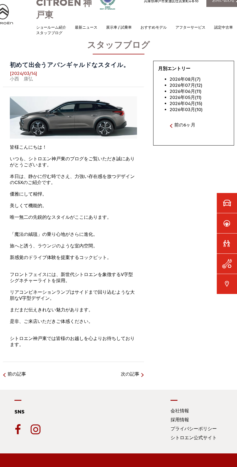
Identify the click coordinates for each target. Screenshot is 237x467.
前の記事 (17, 374)
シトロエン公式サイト (194, 437)
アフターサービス (190, 27)
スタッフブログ (49, 33)
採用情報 (180, 419)
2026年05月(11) (185, 97)
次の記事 (130, 374)
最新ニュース (86, 27)
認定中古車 (223, 27)
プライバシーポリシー (194, 428)
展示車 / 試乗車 (119, 27)
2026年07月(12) (186, 85)
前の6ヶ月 (184, 125)
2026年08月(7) (185, 79)
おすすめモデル (153, 27)
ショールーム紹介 (51, 27)
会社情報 (180, 410)
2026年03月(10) (186, 109)
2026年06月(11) (185, 91)
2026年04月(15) (186, 103)
